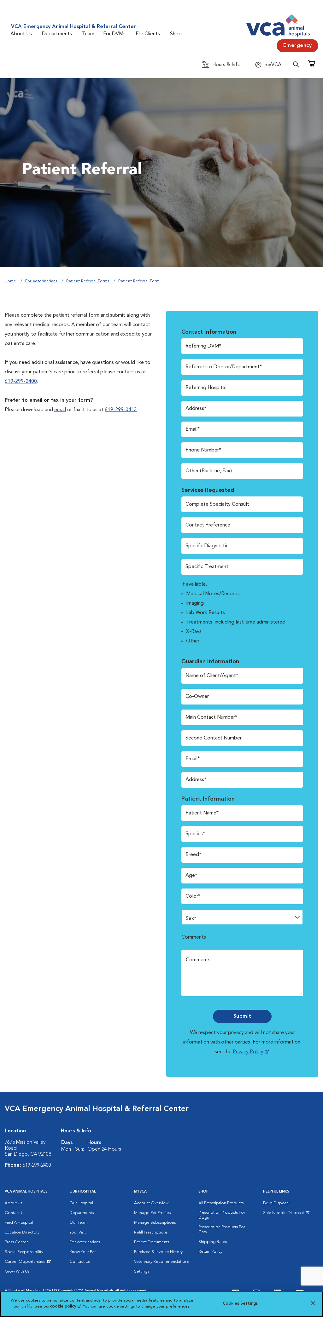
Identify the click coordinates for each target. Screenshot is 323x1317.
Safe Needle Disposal (284, 1214)
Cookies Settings (240, 1304)
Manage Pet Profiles (152, 1213)
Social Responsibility (24, 1252)
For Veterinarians (41, 281)
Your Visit (77, 1232)
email (60, 409)
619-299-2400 (21, 381)
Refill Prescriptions (150, 1232)
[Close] (313, 1303)
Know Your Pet (82, 1252)
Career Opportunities (26, 1263)
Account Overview (151, 1203)
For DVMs (114, 34)
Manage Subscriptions (155, 1223)
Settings (141, 1271)
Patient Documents (151, 1242)
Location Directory (22, 1232)
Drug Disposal (276, 1203)
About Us (21, 34)
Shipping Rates (212, 1242)
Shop (176, 34)
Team (88, 34)
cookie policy (65, 1306)
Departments (57, 34)
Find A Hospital (19, 1223)
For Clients (148, 34)
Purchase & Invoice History (158, 1252)
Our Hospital (81, 1203)
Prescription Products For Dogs (221, 1215)
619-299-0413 (121, 409)
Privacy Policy (248, 1052)
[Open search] (297, 64)
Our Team (78, 1223)
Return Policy (210, 1252)
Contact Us (15, 1213)
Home (10, 281)
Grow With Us (17, 1271)
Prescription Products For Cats (221, 1229)
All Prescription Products (221, 1203)
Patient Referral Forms (87, 281)
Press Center (16, 1242)
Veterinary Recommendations (161, 1262)
